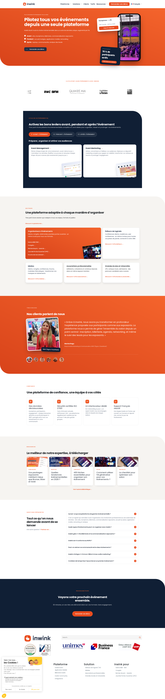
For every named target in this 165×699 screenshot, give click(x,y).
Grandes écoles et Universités (95, 676)
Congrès (31, 245)
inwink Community (61, 676)
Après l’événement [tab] (86, 134)
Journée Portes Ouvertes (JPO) (38, 251)
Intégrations (59, 679)
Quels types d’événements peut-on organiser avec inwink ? (90, 527)
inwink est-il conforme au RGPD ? (80, 541)
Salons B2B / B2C (33, 242)
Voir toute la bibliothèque (81, 489)
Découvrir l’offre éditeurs (113, 244)
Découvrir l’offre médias (36, 279)
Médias (87, 670)
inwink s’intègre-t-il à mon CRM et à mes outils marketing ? (89, 554)
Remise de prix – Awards (124, 673)
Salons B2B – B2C (121, 668)
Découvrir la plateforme (33, 223)
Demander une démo (82, 614)
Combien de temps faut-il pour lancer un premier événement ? (91, 561)
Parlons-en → (45, 529)
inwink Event (59, 668)
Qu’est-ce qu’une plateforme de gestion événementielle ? (89, 514)
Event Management (40, 148)
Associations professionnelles (95, 673)
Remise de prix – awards (36, 248)
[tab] (29, 359)
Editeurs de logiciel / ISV (93, 668)
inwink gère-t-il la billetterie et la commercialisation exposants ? (91, 534)
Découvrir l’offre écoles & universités (117, 277)
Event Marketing (93, 148)
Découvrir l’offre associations (76, 277)
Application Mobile (61, 670)
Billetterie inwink (60, 673)
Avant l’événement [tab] (39, 134)
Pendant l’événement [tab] (62, 134)
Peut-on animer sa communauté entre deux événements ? (89, 547)
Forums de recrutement (36, 255)
